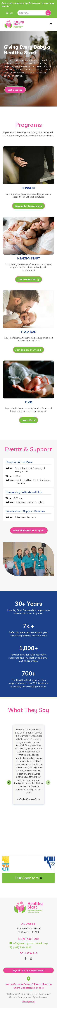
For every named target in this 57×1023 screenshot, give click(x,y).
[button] (11, 12)
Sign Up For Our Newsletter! (28, 970)
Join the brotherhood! (28, 349)
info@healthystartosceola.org (30, 943)
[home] (14, 24)
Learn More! (29, 420)
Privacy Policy (28, 1001)
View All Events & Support (29, 530)
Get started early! (29, 279)
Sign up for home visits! (28, 205)
